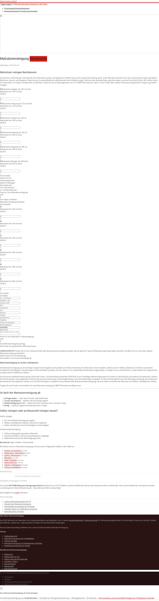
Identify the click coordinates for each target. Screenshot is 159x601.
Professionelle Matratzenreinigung (16, 8)
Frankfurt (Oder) (11, 561)
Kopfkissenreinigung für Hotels (17, 546)
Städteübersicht (10, 536)
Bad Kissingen (10, 564)
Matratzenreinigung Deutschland (17, 582)
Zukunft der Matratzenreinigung (17, 504)
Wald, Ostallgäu (10, 460)
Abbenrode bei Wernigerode (15, 559)
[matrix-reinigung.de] (30, 4)
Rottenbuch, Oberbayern (14, 453)
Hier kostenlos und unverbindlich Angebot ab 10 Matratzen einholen (126, 598)
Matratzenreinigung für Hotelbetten (19, 538)
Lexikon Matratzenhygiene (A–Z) (17, 501)
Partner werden (10, 541)
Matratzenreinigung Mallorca (16, 584)
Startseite (4, 65)
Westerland (9, 566)
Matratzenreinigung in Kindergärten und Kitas (23, 543)
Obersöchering (10, 462)
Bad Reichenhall (10, 568)
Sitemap (7, 579)
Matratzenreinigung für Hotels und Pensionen (21, 11)
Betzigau (8, 458)
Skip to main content (8, 1)
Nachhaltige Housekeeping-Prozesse (19, 506)
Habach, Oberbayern (12, 465)
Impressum (9, 577)
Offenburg (8, 554)
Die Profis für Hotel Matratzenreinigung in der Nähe (27, 573)
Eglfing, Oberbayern (12, 455)
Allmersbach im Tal (12, 557)
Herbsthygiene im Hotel (14, 511)
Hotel (16, 492)
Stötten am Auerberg (13, 450)
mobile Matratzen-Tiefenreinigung (83, 520)
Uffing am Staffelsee (12, 467)
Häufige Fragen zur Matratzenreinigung (20, 509)
